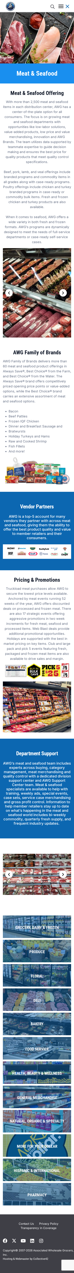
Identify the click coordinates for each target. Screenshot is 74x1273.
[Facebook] (5, 1240)
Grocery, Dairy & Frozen (37, 927)
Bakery (37, 1024)
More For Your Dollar (37, 1146)
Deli (37, 1000)
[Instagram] (41, 1240)
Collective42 (40, 1258)
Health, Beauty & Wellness (37, 1073)
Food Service (37, 1049)
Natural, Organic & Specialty (37, 1121)
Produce (37, 952)
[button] (9, 293)
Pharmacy (37, 1195)
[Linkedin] (32, 1240)
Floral (37, 976)
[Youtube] (23, 1240)
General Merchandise (37, 1097)
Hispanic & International (37, 1170)
